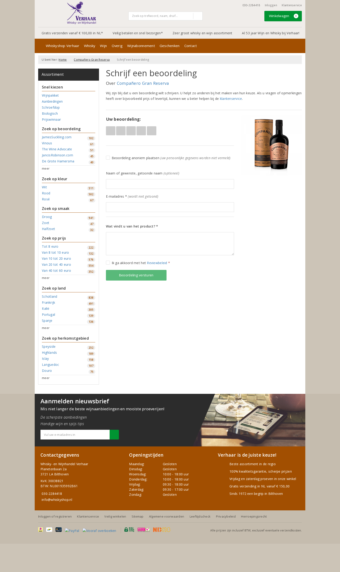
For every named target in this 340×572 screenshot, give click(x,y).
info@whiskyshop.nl (57, 499)
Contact (190, 45)
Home (63, 60)
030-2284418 (251, 5)
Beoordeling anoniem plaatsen (171, 158)
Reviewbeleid (157, 263)
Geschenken (170, 45)
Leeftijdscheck (200, 516)
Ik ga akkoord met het (141, 263)
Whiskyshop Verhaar (62, 45)
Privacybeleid (226, 516)
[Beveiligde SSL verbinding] (144, 529)
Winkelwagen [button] (283, 16)
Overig (117, 45)
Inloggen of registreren (55, 516)
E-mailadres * (132, 196)
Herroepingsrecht (254, 516)
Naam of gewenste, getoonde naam (142, 173)
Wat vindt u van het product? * (132, 226)
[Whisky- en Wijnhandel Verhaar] (81, 13)
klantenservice (231, 98)
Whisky (90, 45)
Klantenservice (292, 5)
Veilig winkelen (115, 516)
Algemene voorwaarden (166, 516)
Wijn (103, 45)
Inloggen (271, 5)
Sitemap (138, 516)
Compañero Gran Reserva (92, 60)
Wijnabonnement (141, 45)
